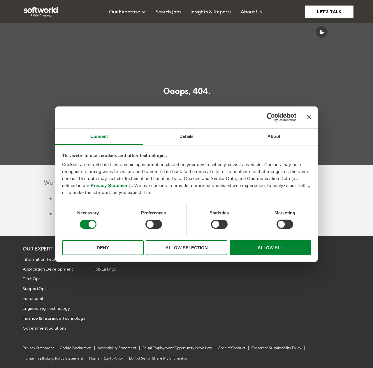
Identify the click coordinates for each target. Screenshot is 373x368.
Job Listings (105, 269)
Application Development (48, 269)
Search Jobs (168, 12)
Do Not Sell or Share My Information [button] (158, 358)
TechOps (32, 278)
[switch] (153, 224)
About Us (251, 12)
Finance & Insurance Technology (54, 318)
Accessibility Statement (117, 348)
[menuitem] (127, 12)
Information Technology (46, 259)
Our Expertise (124, 12)
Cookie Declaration (76, 348)
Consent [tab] (99, 136)
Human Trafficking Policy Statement (53, 358)
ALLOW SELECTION (187, 247)
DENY (103, 247)
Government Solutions (44, 328)
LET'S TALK (329, 11)
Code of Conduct (231, 348)
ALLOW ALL (270, 247)
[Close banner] (309, 117)
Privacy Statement (110, 185)
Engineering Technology (46, 308)
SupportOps (34, 288)
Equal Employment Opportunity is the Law (177, 348)
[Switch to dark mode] (322, 32)
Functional (33, 298)
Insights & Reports (211, 12)
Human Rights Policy (106, 358)
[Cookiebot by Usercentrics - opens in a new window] (270, 117)
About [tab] (274, 136)
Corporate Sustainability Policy (276, 348)
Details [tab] (187, 136)
